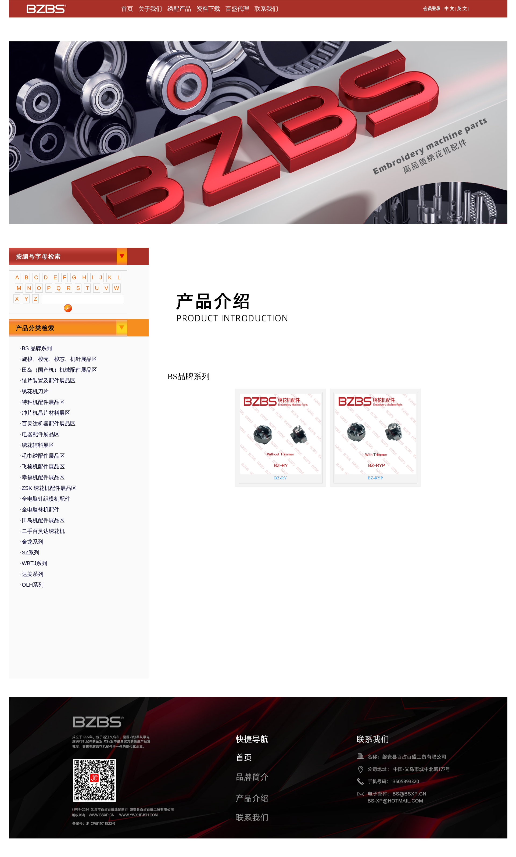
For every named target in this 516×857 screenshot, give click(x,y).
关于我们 (150, 8)
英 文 (462, 8)
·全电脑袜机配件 (39, 509)
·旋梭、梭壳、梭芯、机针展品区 (58, 359)
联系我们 (266, 8)
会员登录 (431, 8)
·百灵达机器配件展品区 (48, 423)
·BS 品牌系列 (36, 348)
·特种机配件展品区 (42, 402)
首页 (127, 8)
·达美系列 (31, 574)
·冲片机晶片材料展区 (45, 413)
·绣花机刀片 (34, 391)
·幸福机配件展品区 (42, 477)
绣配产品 (179, 8)
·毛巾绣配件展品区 (42, 456)
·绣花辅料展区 (37, 445)
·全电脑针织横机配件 (45, 499)
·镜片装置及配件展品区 (48, 380)
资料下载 (208, 8)
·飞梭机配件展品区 (42, 466)
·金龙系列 (31, 542)
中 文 (449, 8)
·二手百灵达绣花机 (42, 531)
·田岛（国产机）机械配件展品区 (58, 370)
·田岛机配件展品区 (42, 520)
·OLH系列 (32, 585)
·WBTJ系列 (33, 563)
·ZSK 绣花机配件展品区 (48, 488)
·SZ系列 (29, 552)
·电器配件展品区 (39, 434)
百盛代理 (237, 8)
